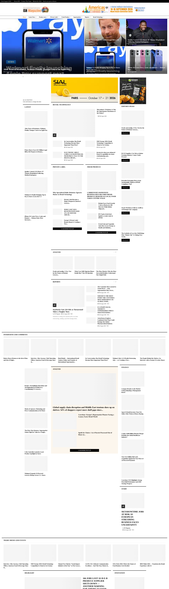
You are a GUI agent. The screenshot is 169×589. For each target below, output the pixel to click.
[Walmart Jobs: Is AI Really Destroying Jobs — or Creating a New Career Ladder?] (125, 347)
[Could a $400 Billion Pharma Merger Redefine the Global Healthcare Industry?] (132, 423)
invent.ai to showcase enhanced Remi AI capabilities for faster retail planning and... (106, 154)
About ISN (17, 1)
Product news (42, 17)
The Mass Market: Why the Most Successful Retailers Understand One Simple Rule (106, 273)
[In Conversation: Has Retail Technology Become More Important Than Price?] (57, 144)
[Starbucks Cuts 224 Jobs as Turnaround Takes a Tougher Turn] (68, 296)
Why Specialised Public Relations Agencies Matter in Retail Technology (67, 193)
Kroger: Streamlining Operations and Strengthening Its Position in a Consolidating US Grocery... (36, 387)
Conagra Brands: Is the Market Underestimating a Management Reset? (131, 390)
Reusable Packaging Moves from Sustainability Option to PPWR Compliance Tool (131, 182)
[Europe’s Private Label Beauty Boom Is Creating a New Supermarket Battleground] (57, 222)
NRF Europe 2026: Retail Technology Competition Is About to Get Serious (105, 143)
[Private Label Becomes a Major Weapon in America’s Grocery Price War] (57, 202)
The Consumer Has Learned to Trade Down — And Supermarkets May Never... (107, 288)
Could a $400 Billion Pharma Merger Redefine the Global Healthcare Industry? (132, 435)
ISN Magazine (57, 314)
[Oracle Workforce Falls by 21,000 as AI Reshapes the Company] (132, 198)
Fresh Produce (65, 17)
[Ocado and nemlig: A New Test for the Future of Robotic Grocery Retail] (63, 263)
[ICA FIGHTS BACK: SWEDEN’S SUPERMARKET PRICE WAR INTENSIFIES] (91, 309)
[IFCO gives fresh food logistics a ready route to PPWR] (92, 216)
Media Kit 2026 (37, 1)
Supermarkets (77, 17)
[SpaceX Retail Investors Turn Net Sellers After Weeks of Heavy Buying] (132, 402)
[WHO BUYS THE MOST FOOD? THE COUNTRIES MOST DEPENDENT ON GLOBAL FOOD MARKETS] (91, 298)
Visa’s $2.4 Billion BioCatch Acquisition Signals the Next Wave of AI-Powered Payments (132, 458)
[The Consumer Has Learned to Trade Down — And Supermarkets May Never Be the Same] (91, 289)
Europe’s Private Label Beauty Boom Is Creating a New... (72, 222)
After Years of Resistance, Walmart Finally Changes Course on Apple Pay (37, 69)
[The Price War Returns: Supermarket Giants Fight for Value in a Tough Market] (36, 420)
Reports (87, 17)
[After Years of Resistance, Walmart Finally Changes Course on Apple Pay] (36, 118)
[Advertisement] (84, 243)
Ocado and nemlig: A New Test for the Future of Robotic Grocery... (62, 273)
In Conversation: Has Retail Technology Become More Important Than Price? (72, 143)
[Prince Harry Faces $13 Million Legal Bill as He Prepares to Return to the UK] (36, 140)
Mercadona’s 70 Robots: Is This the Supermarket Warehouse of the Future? (106, 111)
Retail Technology (98, 17)
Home (24, 17)
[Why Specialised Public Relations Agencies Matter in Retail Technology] (67, 180)
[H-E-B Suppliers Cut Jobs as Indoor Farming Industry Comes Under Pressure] (132, 143)
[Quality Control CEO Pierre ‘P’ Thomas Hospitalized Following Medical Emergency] (36, 161)
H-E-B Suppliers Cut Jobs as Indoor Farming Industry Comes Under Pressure (132, 155)
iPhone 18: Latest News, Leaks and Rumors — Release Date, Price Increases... (35, 218)
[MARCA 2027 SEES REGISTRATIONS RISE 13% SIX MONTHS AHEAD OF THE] (57, 212)
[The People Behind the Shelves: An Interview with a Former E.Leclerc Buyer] (152, 347)
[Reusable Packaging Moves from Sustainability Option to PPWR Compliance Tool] (132, 170)
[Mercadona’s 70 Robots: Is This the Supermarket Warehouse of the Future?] (74, 123)
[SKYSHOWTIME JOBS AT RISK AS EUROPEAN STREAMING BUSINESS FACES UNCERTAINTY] (132, 500)
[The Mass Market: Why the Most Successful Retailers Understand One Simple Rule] (106, 263)
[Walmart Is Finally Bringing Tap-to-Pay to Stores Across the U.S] (36, 185)
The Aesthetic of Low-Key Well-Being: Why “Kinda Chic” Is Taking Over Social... (132, 234)
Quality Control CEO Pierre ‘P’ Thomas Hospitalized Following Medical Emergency (34, 173)
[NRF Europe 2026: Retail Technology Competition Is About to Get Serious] (90, 144)
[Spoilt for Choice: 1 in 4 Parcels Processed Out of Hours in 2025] (65, 439)
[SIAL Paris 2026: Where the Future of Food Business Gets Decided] (125, 552)
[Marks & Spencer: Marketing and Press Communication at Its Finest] (36, 399)
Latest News (32, 17)
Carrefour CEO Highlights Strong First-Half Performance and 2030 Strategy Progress (131, 481)
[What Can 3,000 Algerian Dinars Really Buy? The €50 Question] (85, 263)
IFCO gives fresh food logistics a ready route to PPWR (105, 215)
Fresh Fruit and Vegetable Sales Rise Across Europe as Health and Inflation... (106, 225)
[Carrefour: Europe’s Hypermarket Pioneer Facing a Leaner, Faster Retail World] (65, 421)
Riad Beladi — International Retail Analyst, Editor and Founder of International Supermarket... (68, 360)
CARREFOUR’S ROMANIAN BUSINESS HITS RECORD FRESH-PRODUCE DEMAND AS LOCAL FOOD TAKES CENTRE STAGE (101, 195)
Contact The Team (26, 1)
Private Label (54, 17)
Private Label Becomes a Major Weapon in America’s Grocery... (72, 201)
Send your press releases (49, 1)
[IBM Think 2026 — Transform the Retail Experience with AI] (152, 552)
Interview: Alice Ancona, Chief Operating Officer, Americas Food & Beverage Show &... (43, 360)
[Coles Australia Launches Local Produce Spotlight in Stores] (36, 442)
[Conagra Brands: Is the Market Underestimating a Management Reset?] (132, 379)
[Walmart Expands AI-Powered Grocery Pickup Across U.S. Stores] (36, 463)
